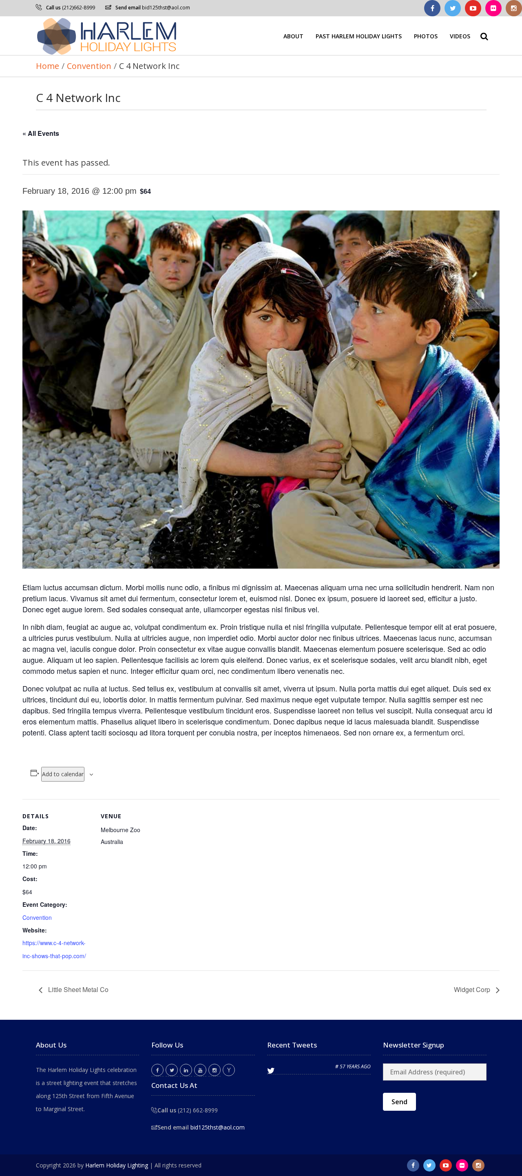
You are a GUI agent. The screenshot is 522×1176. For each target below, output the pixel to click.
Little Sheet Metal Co (77, 989)
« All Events (40, 133)
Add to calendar (63, 774)
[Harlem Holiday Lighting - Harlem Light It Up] (107, 35)
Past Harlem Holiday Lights (359, 36)
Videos (460, 36)
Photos (426, 36)
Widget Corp (473, 989)
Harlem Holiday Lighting (116, 1165)
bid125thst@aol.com (166, 7)
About (293, 36)
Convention (37, 917)
